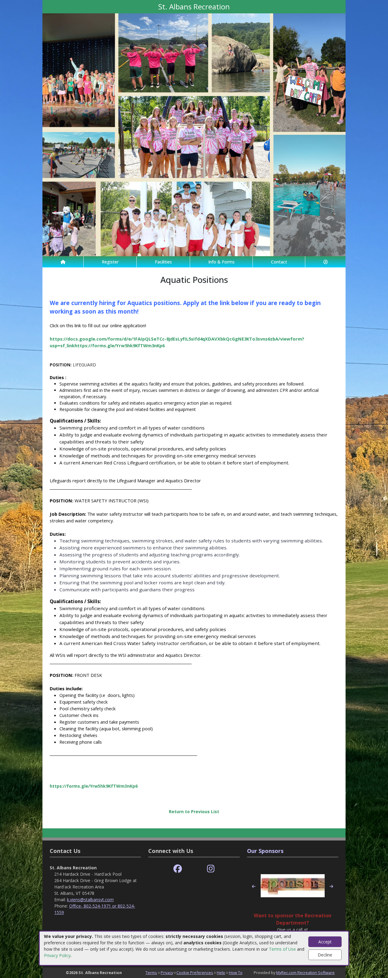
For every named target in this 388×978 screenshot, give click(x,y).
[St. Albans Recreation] (194, 134)
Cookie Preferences (194, 972)
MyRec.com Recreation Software (305, 972)
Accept (325, 942)
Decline (325, 955)
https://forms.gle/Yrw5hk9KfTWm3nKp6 (94, 786)
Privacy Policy (57, 955)
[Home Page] (62, 261)
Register (110, 262)
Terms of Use (282, 949)
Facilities (163, 262)
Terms (151, 972)
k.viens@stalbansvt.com (90, 899)
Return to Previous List (194, 811)
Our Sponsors (265, 850)
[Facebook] (177, 868)
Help (221, 972)
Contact (279, 262)
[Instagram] (211, 868)
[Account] (325, 261)
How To (235, 972)
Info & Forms (221, 262)
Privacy (167, 972)
